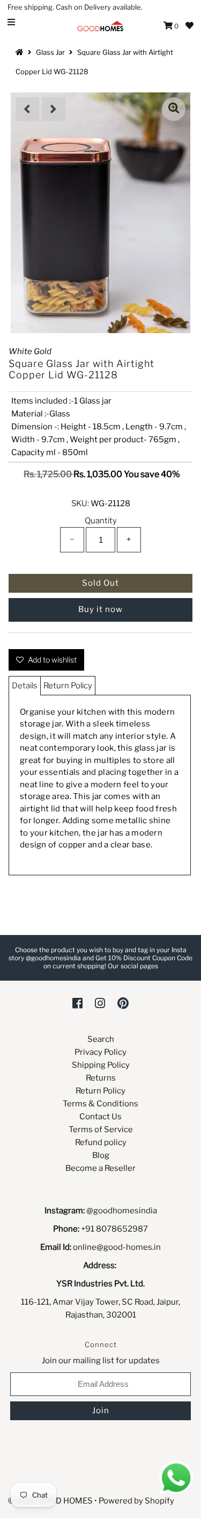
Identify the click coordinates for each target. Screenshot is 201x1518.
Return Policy (67, 685)
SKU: (80, 503)
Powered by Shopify (136, 1501)
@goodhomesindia (121, 1210)
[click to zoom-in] (173, 109)
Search (100, 1039)
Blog (100, 1155)
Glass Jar (50, 52)
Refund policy (100, 1142)
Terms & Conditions (100, 1104)
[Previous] (27, 109)
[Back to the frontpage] (21, 52)
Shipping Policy (101, 1065)
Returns (101, 1078)
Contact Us (100, 1116)
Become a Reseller (100, 1168)
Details (25, 685)
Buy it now (100, 609)
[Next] (53, 109)
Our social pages (133, 966)
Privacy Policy (100, 1052)
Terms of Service (101, 1129)
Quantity (101, 521)
